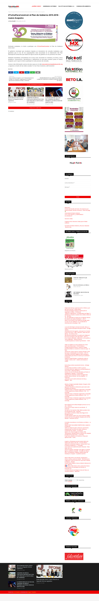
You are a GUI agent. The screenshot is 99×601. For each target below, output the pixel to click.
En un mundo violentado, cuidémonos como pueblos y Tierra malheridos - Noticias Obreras (77, 338)
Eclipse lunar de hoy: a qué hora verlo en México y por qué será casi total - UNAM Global (77, 308)
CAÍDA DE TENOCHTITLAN (80, 277)
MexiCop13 (67, 207)
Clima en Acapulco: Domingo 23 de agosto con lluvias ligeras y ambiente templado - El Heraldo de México (77, 450)
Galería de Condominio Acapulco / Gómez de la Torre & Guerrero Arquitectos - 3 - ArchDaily (77, 444)
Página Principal (11, 11)
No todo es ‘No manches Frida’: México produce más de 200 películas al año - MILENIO (77, 410)
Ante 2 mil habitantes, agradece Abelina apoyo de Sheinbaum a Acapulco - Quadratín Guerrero (76, 453)
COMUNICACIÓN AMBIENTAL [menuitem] (83, 6)
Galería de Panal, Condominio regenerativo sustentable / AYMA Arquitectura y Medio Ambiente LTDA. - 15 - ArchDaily (78, 395)
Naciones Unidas (69, 218)
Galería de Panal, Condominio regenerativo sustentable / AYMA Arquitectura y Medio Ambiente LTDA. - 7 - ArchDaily (78, 399)
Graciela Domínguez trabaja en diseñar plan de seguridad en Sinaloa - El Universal (76, 311)
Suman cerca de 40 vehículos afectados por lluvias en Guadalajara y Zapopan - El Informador (77, 372)
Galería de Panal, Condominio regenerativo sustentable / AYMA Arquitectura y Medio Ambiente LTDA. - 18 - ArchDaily (78, 391)
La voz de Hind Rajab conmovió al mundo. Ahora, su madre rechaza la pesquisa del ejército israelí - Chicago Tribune (77, 328)
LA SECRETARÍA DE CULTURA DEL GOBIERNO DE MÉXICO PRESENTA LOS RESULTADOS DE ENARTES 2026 (53, 100)
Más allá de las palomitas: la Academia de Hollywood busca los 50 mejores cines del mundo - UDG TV (77, 336)
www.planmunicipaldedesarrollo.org (52, 64)
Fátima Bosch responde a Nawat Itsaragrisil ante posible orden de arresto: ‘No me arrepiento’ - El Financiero (76, 376)
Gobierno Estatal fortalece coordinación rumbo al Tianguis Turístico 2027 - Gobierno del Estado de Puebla (76, 360)
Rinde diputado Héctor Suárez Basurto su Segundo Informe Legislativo (16, 99)
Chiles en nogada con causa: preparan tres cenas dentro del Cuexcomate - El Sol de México (76, 345)
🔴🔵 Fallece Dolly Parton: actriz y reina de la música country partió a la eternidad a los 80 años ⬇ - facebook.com (77, 467)
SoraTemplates (16, 592)
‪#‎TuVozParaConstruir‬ (43, 46)
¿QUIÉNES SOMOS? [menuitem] (36, 6)
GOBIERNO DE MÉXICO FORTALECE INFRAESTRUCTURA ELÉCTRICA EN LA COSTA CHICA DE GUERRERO (35, 100)
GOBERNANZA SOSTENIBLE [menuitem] (50, 6)
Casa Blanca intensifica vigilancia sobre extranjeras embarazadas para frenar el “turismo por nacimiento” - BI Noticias (77, 356)
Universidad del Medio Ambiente (72, 213)
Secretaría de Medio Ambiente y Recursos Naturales (77, 225)
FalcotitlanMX (12, 21)
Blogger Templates (32, 592)
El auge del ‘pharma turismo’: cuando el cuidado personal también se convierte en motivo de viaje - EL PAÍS (77, 349)
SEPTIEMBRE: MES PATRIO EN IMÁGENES (81, 293)
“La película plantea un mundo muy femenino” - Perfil (77, 340)
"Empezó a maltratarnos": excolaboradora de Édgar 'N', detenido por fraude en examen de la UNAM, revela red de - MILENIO (78, 315)
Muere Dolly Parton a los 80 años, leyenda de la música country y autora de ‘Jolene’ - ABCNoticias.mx (77, 458)
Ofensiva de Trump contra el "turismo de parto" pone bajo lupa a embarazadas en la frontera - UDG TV (77, 352)
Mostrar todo (68, 227)
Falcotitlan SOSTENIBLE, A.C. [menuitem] (66, 6)
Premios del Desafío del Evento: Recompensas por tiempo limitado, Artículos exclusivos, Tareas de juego (77, 209)
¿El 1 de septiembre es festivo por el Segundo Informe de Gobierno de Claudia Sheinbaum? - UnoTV (77, 318)
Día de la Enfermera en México (81, 285)
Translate (70, 481)
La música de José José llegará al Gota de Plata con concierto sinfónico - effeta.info (77, 470)
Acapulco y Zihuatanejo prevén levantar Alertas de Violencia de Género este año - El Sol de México (76, 442)
